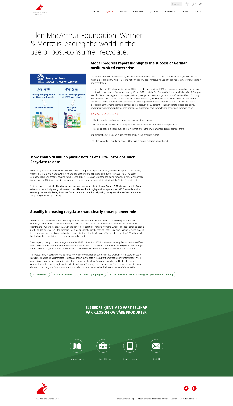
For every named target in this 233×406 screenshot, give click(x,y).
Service (184, 11)
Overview (41, 274)
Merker (123, 11)
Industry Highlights (93, 274)
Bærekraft (170, 11)
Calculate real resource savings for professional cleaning (142, 274)
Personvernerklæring (125, 399)
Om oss (95, 11)
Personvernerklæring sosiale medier (152, 399)
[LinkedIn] (194, 388)
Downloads (176, 4)
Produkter (138, 11)
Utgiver (174, 399)
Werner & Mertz (64, 274)
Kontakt (199, 11)
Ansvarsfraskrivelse (188, 399)
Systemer (154, 11)
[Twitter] (186, 388)
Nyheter (109, 11)
